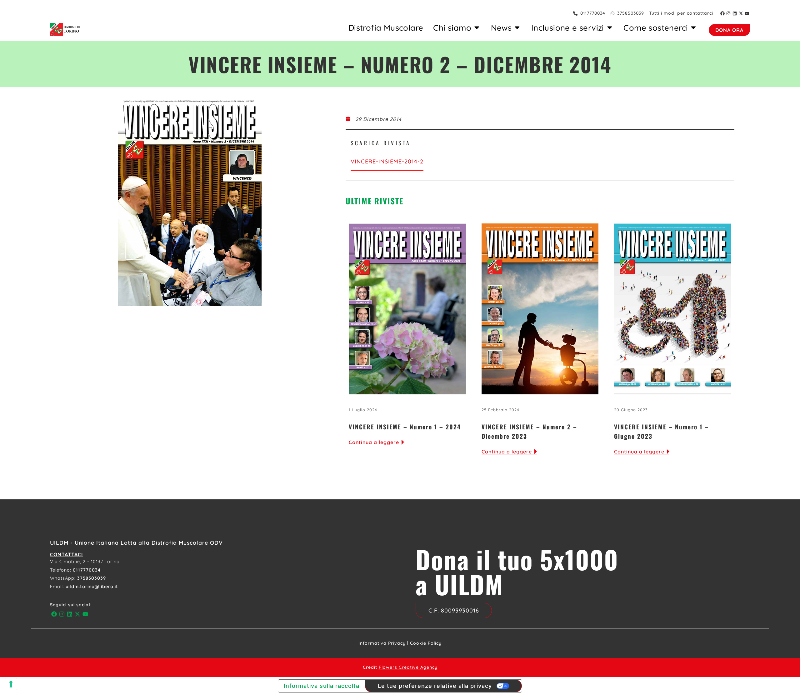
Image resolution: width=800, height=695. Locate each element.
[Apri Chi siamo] (477, 27)
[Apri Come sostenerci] (693, 27)
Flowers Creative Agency (408, 667)
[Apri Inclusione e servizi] (610, 27)
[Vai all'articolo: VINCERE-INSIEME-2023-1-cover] (672, 308)
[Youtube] (747, 13)
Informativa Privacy (382, 643)
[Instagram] (729, 13)
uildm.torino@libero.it (92, 586)
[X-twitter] (741, 13)
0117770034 (87, 570)
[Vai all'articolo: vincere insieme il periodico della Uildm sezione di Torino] (540, 308)
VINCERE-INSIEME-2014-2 (387, 161)
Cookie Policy (426, 643)
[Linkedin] (735, 13)
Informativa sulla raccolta (321, 685)
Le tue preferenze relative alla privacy (435, 685)
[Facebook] (722, 13)
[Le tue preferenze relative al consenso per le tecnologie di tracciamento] (11, 684)
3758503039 (91, 578)
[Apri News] (517, 27)
